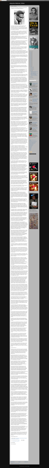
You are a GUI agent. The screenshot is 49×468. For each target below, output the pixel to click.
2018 (30, 59)
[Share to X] (22, 440)
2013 (30, 64)
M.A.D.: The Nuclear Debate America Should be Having (35, 112)
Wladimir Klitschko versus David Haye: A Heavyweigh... (34, 73)
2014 (30, 63)
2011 (30, 66)
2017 (30, 60)
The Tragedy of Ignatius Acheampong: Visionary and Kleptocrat (35, 84)
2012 (30, 65)
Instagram (30, 147)
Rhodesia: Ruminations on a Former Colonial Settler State (35, 128)
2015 (30, 62)
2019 (30, 58)
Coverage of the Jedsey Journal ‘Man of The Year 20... (34, 72)
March (31, 77)
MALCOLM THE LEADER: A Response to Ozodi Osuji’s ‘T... (34, 75)
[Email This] (21, 440)
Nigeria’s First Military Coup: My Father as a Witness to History (34, 123)
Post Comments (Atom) (16, 463)
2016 (30, 61)
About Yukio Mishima (34, 88)
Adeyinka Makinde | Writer (17, 3)
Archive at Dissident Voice (32, 143)
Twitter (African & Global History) (33, 141)
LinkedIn (30, 148)
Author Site (30, 146)
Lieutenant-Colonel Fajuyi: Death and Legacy (35, 117)
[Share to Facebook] (23, 440)
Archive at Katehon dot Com (32, 142)
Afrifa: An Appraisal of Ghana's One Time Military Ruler (34, 94)
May (31, 76)
